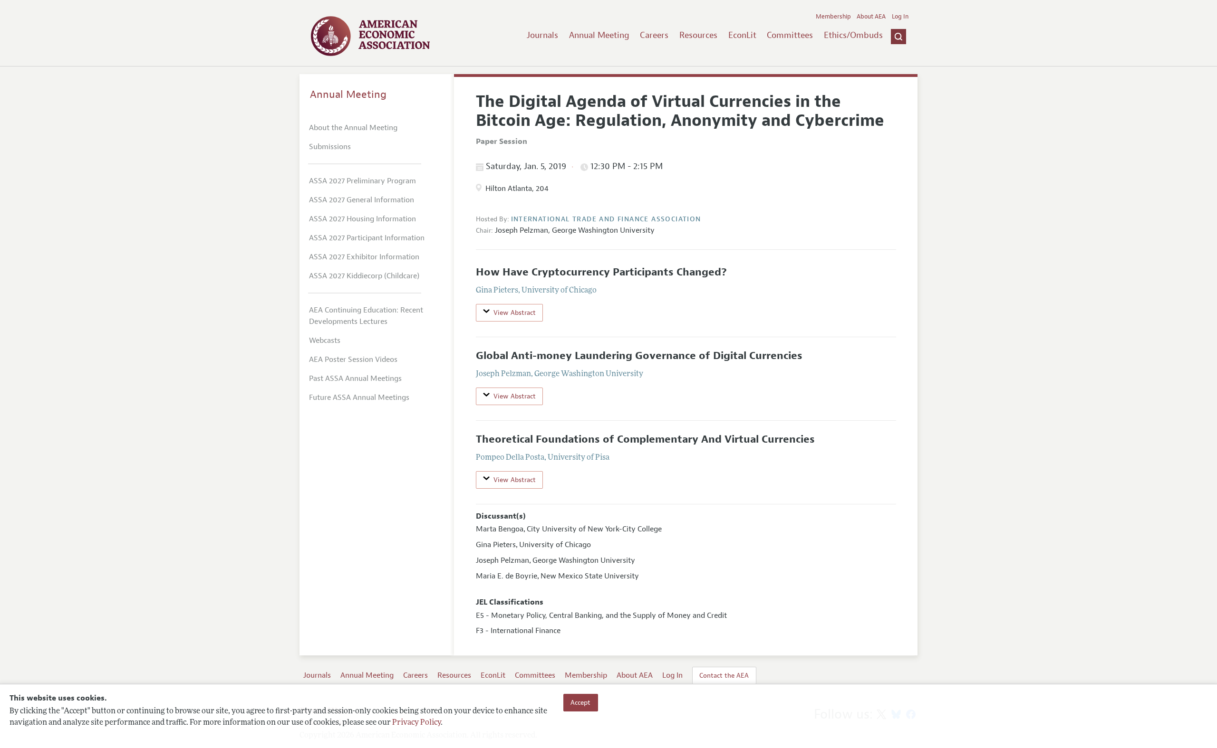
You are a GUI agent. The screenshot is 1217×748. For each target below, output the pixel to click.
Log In (900, 16)
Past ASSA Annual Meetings (355, 378)
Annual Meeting (599, 35)
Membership (833, 16)
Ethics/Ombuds (853, 35)
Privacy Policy (416, 723)
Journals (542, 35)
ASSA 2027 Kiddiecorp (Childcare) (364, 276)
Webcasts (324, 340)
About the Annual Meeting (353, 128)
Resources (698, 35)
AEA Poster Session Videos (353, 359)
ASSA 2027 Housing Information (362, 219)
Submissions (330, 146)
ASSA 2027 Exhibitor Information (364, 257)
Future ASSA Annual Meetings (359, 397)
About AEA (871, 16)
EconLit (742, 35)
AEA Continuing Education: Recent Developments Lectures (366, 315)
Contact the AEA (724, 675)
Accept (580, 702)
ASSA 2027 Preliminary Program (362, 181)
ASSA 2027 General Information (361, 200)
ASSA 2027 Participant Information (367, 238)
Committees (790, 35)
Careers (654, 35)
